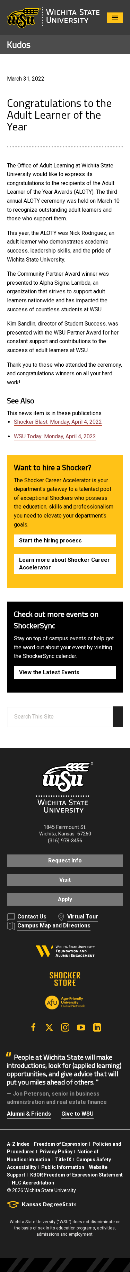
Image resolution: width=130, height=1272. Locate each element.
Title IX (63, 1159)
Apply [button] (65, 899)
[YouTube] (81, 1027)
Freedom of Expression (61, 1144)
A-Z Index (18, 1144)
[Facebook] (33, 1027)
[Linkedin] (97, 1027)
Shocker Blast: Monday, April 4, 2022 (58, 422)
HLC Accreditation (33, 1183)
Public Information (62, 1167)
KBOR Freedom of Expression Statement (76, 1175)
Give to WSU (77, 1113)
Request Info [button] (65, 860)
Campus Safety (93, 1159)
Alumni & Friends (29, 1113)
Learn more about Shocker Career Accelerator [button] (64, 564)
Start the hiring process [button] (50, 540)
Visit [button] (65, 880)
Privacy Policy (56, 1151)
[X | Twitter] (49, 1027)
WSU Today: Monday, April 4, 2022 (55, 436)
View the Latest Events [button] (49, 672)
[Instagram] (65, 1027)
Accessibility (21, 1167)
